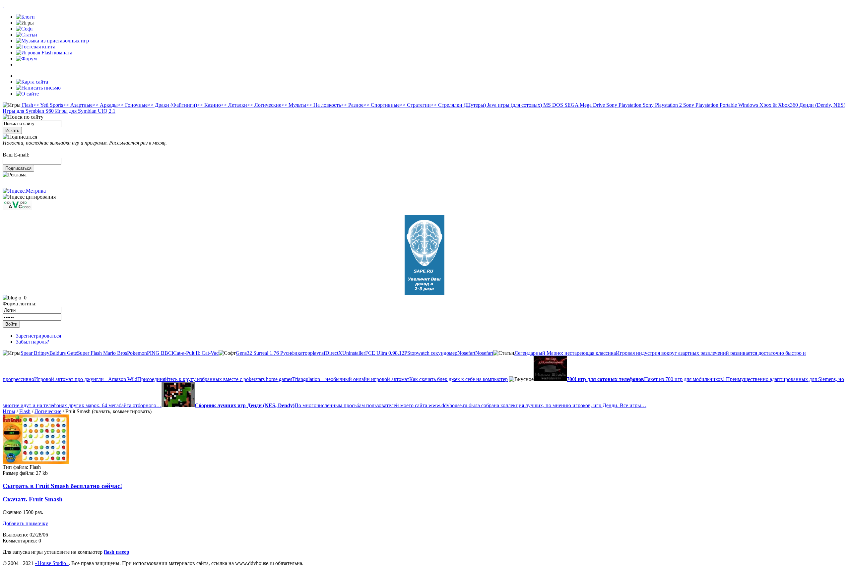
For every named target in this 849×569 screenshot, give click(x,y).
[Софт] (24, 29)
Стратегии (415, 105)
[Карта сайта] (32, 82)
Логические (264, 105)
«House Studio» (52, 563)
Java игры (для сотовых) (514, 105)
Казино (209, 105)
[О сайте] (27, 93)
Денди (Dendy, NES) (821, 105)
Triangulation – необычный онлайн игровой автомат (350, 379)
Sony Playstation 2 (661, 105)
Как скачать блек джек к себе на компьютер (458, 379)
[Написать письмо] (38, 88)
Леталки (234, 105)
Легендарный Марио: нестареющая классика (565, 353)
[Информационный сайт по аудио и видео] (17, 208)
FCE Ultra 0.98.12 (384, 353)
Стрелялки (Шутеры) (458, 105)
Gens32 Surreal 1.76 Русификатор (273, 353)
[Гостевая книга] (35, 46)
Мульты (293, 105)
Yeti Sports (48, 105)
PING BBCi (160, 353)
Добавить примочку (25, 523)
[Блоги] (25, 17)
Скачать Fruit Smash (33, 499)
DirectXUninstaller (345, 353)
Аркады (105, 105)
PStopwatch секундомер (430, 353)
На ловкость (323, 105)
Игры (9, 411)
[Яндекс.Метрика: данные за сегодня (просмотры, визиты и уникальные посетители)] (24, 191)
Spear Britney (35, 353)
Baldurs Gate (63, 353)
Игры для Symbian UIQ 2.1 (84, 111)
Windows (747, 105)
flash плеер (116, 552)
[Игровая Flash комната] (44, 52)
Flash (27, 105)
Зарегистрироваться (38, 336)
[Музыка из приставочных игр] (52, 40)
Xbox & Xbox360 (778, 105)
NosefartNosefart (475, 353)
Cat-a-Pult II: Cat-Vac (196, 353)
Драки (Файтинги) (172, 105)
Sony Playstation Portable (709, 105)
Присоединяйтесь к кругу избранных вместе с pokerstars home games (214, 379)
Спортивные (381, 105)
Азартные (78, 105)
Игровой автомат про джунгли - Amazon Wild (85, 379)
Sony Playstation (623, 105)
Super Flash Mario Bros (102, 353)
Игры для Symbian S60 (28, 111)
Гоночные (133, 105)
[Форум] (26, 58)
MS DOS (552, 105)
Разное (352, 105)
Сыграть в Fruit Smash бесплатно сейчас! (62, 485)
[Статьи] (26, 34)
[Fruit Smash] (36, 462)
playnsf (317, 353)
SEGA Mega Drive (584, 105)
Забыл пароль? (32, 342)
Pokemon (137, 353)
